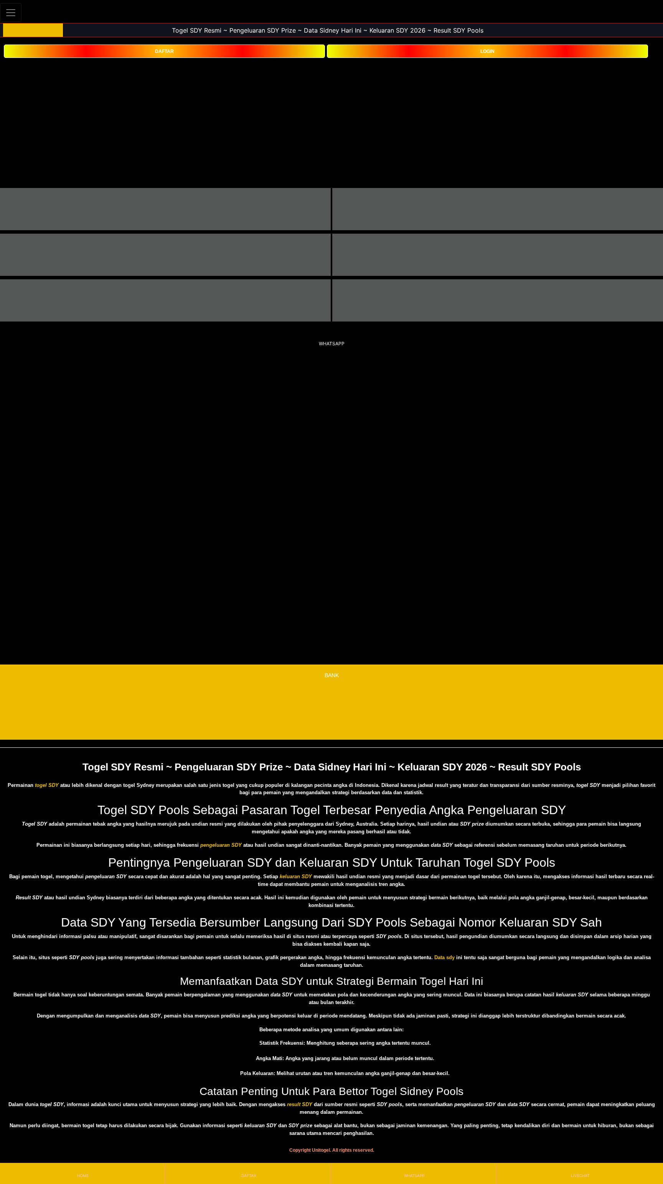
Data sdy (444, 957)
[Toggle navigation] (10, 12)
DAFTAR (164, 51)
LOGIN (487, 51)
